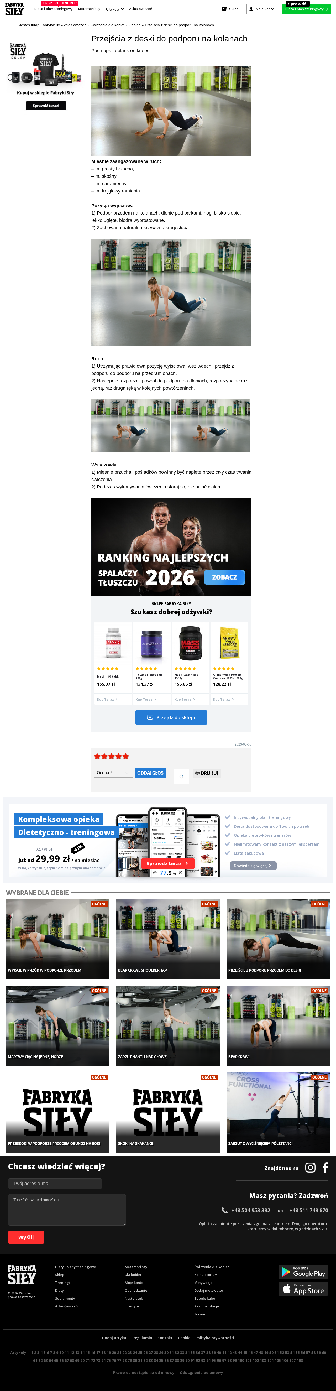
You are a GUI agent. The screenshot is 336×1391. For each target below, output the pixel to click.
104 (270, 1360)
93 (203, 1360)
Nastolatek (134, 1298)
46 (250, 1352)
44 (240, 1352)
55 (298, 1352)
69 (77, 1360)
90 (187, 1360)
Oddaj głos (150, 773)
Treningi (62, 1282)
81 (140, 1360)
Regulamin (142, 1337)
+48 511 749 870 (308, 1210)
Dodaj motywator (208, 1290)
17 (98, 1352)
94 (208, 1360)
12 (72, 1352)
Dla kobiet (133, 1274)
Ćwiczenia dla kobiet (211, 1266)
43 (235, 1352)
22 (124, 1352)
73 (98, 1360)
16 (93, 1352)
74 (103, 1360)
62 (40, 1360)
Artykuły (113, 9)
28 (156, 1352)
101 (248, 1360)
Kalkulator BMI (206, 1274)
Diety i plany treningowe (75, 1266)
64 (51, 1360)
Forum (199, 1314)
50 (271, 1352)
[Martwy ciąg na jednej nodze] (58, 1026)
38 (208, 1352)
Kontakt (165, 1337)
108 (300, 1360)
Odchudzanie (136, 1290)
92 (198, 1360)
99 (235, 1360)
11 (67, 1352)
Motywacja (203, 1282)
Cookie (184, 1337)
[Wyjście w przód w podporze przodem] (58, 939)
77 (119, 1360)
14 (82, 1352)
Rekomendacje (206, 1306)
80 (135, 1360)
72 (93, 1360)
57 (308, 1352)
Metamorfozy (89, 9)
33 (182, 1352)
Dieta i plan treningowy (54, 7)
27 (151, 1352)
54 (292, 1352)
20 (114, 1352)
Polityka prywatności (215, 1337)
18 (103, 1352)
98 (229, 1360)
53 (287, 1352)
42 (229, 1352)
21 (119, 1352)
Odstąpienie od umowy (201, 1372)
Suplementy (65, 1298)
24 (135, 1352)
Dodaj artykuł (114, 1337)
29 (161, 1352)
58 (313, 1352)
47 (256, 1352)
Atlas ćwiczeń (140, 9)
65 (56, 1360)
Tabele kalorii (206, 1298)
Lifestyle (132, 1306)
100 (241, 1360)
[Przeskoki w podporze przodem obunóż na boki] (58, 1112)
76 (114, 1360)
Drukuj (209, 773)
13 (77, 1352)
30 (166, 1352)
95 (214, 1360)
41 (224, 1352)
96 (219, 1360)
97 (224, 1360)
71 (88, 1360)
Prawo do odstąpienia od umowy (144, 1372)
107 (292, 1360)
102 (256, 1360)
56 (303, 1352)
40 (219, 1352)
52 (282, 1352)
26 (145, 1352)
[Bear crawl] (278, 1026)
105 (278, 1360)
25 (140, 1352)
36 (198, 1352)
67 (67, 1360)
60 (324, 1352)
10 (61, 1352)
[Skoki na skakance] (168, 1112)
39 (214, 1352)
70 (82, 1360)
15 (88, 1352)
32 (177, 1352)
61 (35, 1360)
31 (172, 1352)
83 (151, 1360)
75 (109, 1360)
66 (61, 1360)
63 (46, 1360)
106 (285, 1360)
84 (156, 1360)
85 (161, 1360)
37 (203, 1352)
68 (72, 1360)
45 (245, 1352)
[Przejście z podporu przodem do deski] (278, 939)
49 (266, 1352)
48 (261, 1352)
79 (130, 1360)
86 (166, 1360)
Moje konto (134, 1282)
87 (172, 1360)
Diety (59, 1290)
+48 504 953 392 (250, 1210)
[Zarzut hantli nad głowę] (168, 1026)
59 (319, 1352)
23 (130, 1352)
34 (187, 1352)
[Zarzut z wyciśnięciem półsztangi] (278, 1112)
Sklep (59, 1274)
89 (182, 1360)
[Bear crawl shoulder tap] (168, 939)
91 (193, 1360)
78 (124, 1360)
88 (177, 1360)
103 (263, 1360)
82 (145, 1360)
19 (109, 1352)
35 (193, 1352)
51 (277, 1352)
